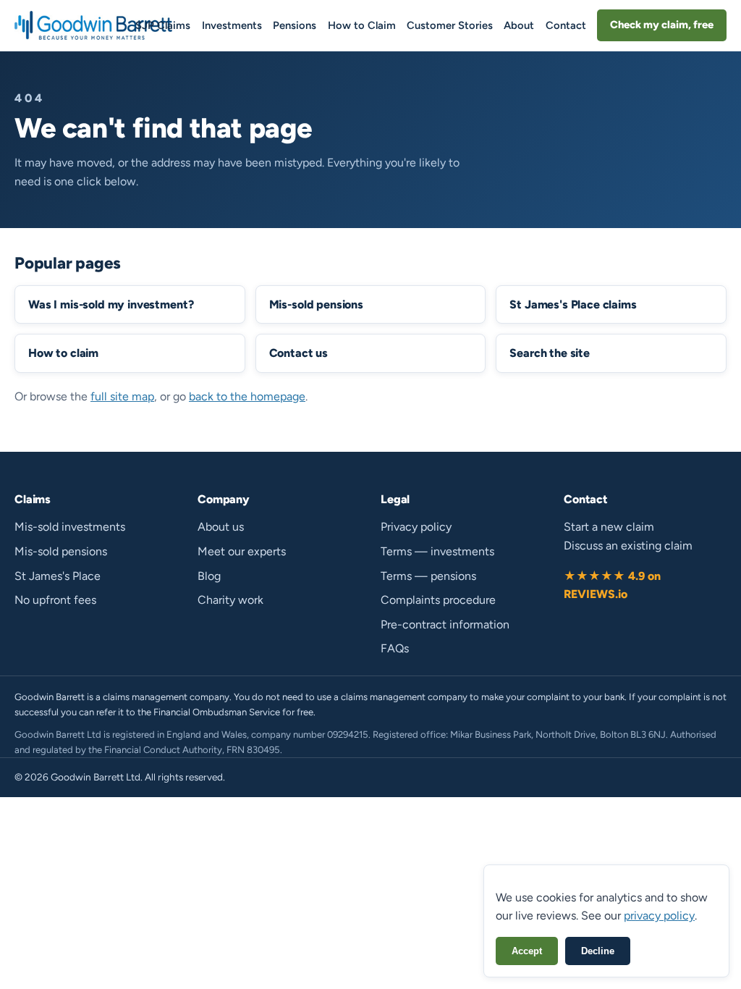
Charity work (230, 600)
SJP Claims (162, 25)
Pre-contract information (445, 624)
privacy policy (659, 915)
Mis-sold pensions (60, 551)
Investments (232, 25)
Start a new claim (609, 527)
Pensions (294, 25)
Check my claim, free (662, 24)
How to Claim (362, 25)
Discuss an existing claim (628, 545)
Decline (597, 951)
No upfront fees (55, 600)
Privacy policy (416, 527)
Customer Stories (450, 25)
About (519, 25)
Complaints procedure (438, 600)
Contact (566, 25)
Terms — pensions (428, 576)
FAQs (395, 648)
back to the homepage (247, 396)
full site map (122, 396)
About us (221, 527)
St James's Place (57, 576)
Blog (209, 576)
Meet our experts (242, 551)
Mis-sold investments (69, 527)
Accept (527, 951)
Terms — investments (437, 551)
